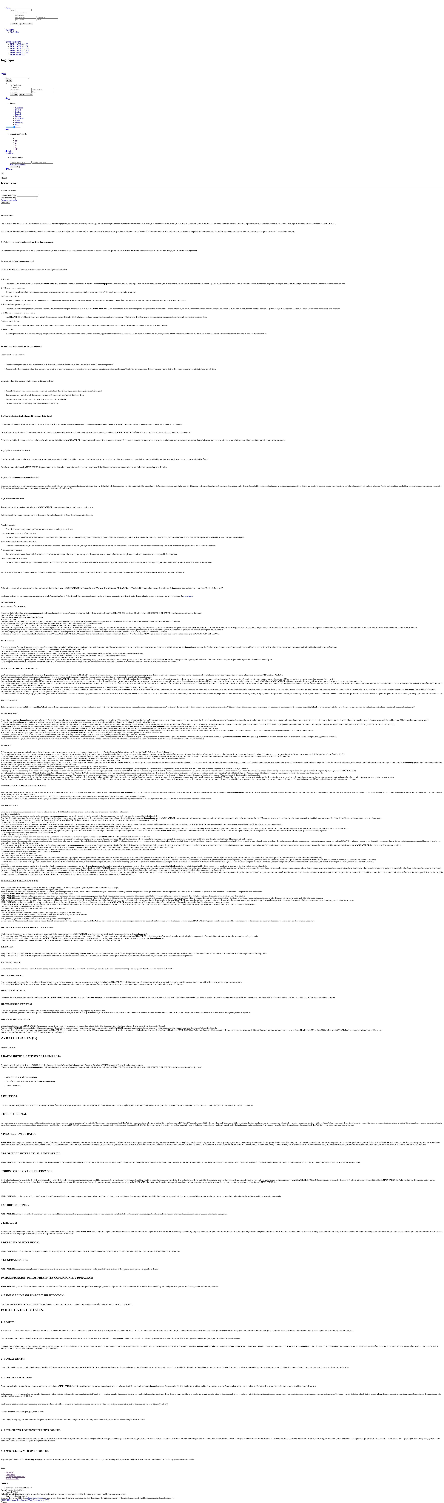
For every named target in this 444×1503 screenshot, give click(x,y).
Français (18, 114)
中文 (17, 125)
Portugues (19, 122)
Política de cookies (12, 1479)
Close (4, 178)
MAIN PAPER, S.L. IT (19, 44)
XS (16, 141)
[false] (10, 80)
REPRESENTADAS (13, 42)
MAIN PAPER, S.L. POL (19, 50)
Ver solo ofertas (21, 13)
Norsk (17, 120)
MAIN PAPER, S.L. (17, 54)
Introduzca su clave (8, 198)
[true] (7, 80)
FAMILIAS (10, 30)
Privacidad (9, 1473)
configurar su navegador (34, 1498)
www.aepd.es (188, 596)
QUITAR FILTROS (26, 24)
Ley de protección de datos (15, 1477)
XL (16, 149)
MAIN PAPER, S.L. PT (19, 46)
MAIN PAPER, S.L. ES (19, 52)
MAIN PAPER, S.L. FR (19, 48)
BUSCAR (14, 24)
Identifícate (15, 167)
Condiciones (10, 1475)
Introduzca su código (9, 195)
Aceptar (4, 1490)
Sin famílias (14, 32)
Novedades (20, 15)
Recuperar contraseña (18, 165)
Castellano (19, 108)
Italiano (18, 116)
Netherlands (19, 118)
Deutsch (18, 110)
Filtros (8, 8)
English (18, 112)
